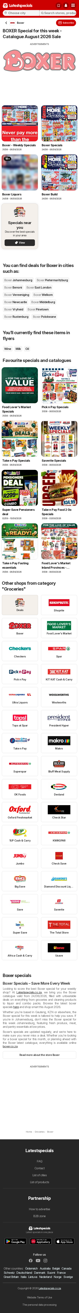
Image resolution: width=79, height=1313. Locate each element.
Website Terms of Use (39, 1297)
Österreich (31, 1268)
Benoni (13, 287)
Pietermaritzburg (52, 280)
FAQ (39, 1161)
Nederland (45, 1277)
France (61, 1272)
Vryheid (13, 309)
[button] (66, 5)
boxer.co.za (10, 1046)
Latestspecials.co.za (29, 992)
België (56, 1268)
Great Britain (11, 1277)
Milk (18, 349)
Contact (39, 1168)
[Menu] (73, 5)
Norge (57, 1277)
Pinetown (38, 309)
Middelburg (43, 302)
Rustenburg (16, 316)
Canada (66, 1268)
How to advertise (39, 1209)
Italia (23, 1277)
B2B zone (39, 1216)
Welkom (43, 295)
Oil (27, 349)
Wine (7, 349)
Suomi (51, 1272)
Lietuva (32, 1277)
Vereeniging (16, 295)
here (16, 1007)
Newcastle (15, 302)
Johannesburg (18, 280)
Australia (45, 1268)
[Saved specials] (58, 5)
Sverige (68, 1277)
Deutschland (24, 1272)
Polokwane (44, 316)
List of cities (39, 1175)
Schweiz (9, 1272)
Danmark (39, 1272)
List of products (39, 1182)
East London (38, 287)
